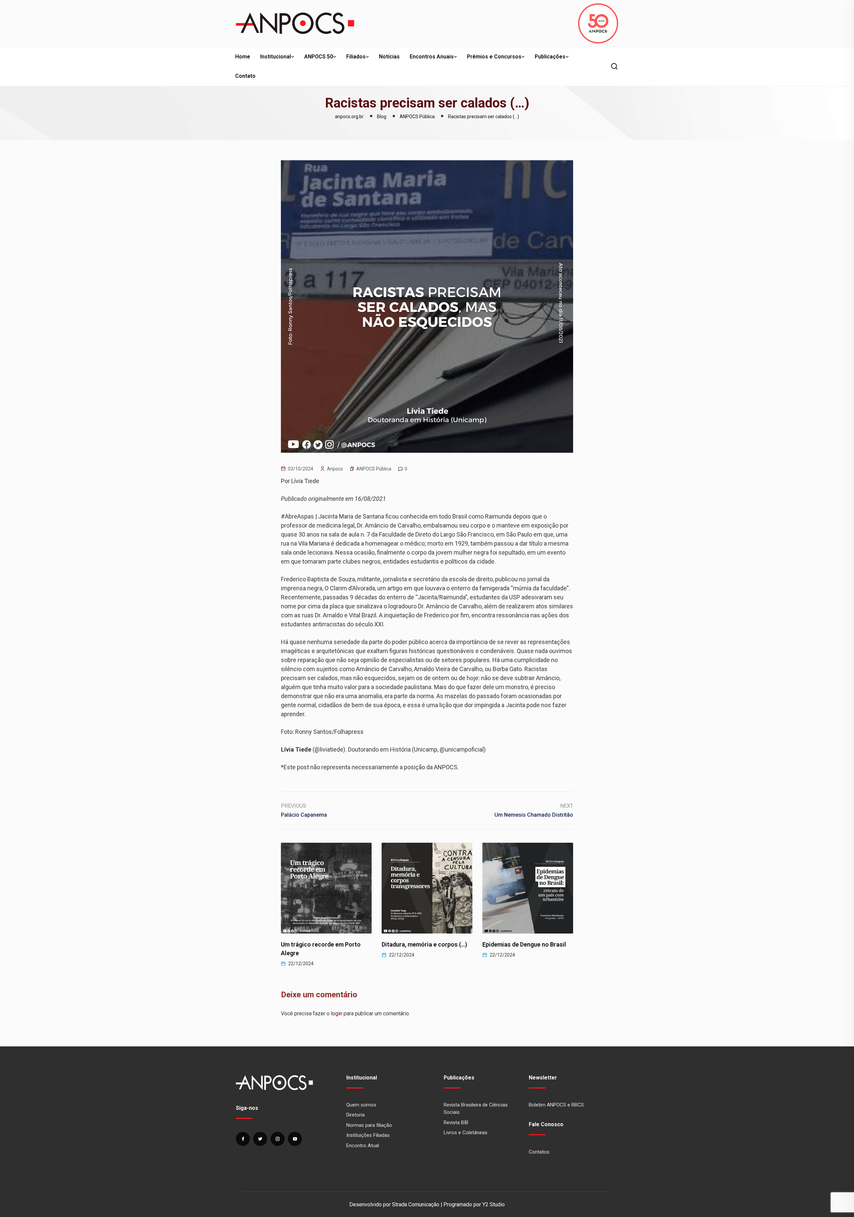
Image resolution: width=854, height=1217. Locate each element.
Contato (245, 76)
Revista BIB (456, 1123)
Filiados (356, 56)
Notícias (389, 56)
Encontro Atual (362, 1146)
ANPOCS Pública (373, 468)
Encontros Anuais (432, 56)
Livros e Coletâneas (465, 1133)
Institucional (275, 56)
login (336, 1013)
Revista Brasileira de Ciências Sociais (476, 1108)
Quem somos (361, 1105)
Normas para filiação (369, 1125)
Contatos (539, 1152)
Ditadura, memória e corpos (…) (323, 944)
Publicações (550, 56)
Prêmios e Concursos (494, 56)
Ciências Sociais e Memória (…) (525, 944)
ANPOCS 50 (318, 56)
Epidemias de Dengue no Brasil (423, 944)
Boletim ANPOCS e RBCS (556, 1105)
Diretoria (355, 1115)
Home (242, 56)
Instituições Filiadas (368, 1135)
